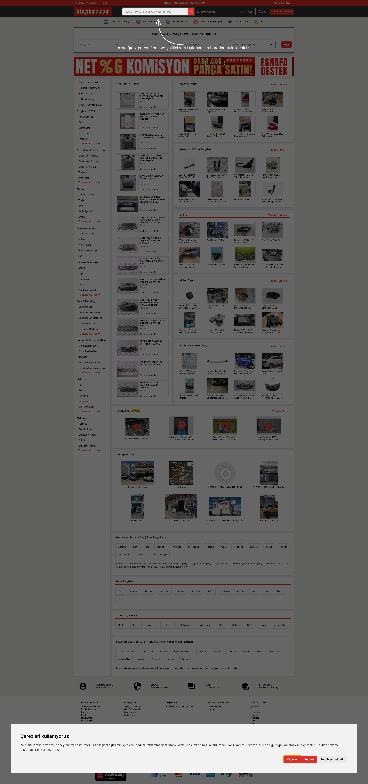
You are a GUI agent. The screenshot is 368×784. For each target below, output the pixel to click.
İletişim (211, 709)
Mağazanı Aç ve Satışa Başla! (179, 706)
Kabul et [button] (292, 759)
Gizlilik (84, 712)
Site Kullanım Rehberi (91, 706)
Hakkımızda (86, 721)
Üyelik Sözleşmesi (89, 709)
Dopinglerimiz (214, 706)
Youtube (254, 715)
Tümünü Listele (277, 346)
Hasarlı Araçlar (130, 712)
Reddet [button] (309, 759)
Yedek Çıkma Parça (132, 706)
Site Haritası (87, 718)
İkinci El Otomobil (131, 709)
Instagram (255, 712)
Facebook (254, 706)
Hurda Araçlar (129, 715)
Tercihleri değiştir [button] (332, 759)
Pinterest (254, 718)
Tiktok (253, 721)
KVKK (84, 715)
